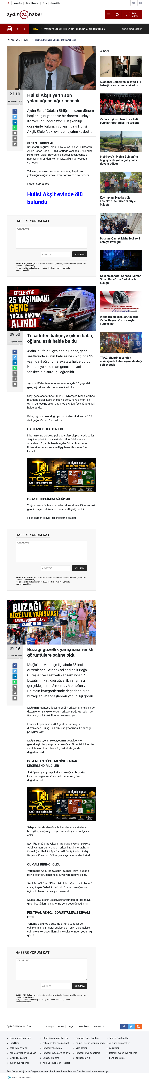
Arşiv (45, 3)
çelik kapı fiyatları (19, 1048)
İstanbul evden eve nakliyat (56, 1053)
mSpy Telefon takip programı (90, 1043)
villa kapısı (81, 1048)
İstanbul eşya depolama (88, 1053)
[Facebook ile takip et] (124, 1026)
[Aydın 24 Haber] (24, 14)
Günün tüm (132, 29)
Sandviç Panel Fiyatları (87, 1038)
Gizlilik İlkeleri (84, 1026)
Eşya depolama (117, 1058)
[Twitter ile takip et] (131, 1026)
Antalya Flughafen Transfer (56, 1062)
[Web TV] (133, 2)
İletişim (71, 1026)
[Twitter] (15, 117)
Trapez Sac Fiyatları (119, 1038)
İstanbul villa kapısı (52, 1048)
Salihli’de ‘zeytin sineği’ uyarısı (59, 29)
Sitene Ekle (55, 3)
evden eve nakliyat (19, 1062)
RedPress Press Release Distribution (69, 1071)
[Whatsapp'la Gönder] (15, 127)
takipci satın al (83, 1058)
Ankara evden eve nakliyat (23, 1053)
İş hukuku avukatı (18, 1058)
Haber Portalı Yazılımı (21, 1077)
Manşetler (18, 3)
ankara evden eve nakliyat (56, 1043)
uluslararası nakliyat (99, 1071)
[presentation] (17, 29)
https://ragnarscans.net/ (37, 1071)
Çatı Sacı (14, 1043)
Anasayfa (49, 1026)
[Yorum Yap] (15, 144)
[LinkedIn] (15, 122)
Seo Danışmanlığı (15, 1071)
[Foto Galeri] (140, 2)
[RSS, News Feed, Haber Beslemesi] (138, 1026)
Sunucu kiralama (51, 1058)
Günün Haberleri (32, 3)
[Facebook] (15, 111)
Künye (61, 1026)
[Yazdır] (15, 138)
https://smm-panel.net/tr (55, 1038)
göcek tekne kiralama (20, 1038)
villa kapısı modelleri (119, 1043)
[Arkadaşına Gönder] (15, 133)
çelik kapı (114, 1048)
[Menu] (108, 15)
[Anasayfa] (8, 3)
